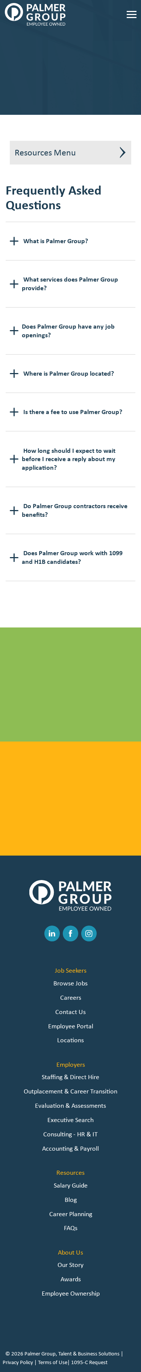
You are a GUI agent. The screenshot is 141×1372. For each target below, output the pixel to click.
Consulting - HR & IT (70, 1134)
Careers (70, 997)
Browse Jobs (69, 729)
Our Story (70, 1264)
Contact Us (70, 1011)
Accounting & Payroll (70, 1148)
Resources (70, 1172)
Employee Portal (70, 1026)
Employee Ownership (71, 1293)
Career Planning (70, 1213)
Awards (71, 1279)
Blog (71, 1199)
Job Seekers (70, 970)
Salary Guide (71, 1185)
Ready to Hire (69, 843)
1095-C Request (89, 1362)
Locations (70, 1039)
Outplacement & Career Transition (70, 1091)
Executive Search (70, 1119)
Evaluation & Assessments (70, 1105)
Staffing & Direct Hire (70, 1076)
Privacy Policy (18, 1362)
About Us (70, 1252)
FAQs (70, 1227)
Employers (70, 1064)
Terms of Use (52, 1362)
